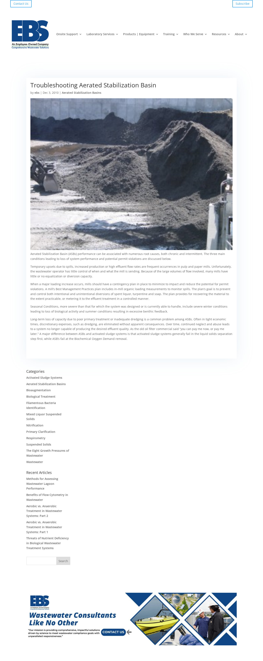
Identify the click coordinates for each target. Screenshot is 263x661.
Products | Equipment (139, 34)
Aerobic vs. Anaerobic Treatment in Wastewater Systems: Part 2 (44, 511)
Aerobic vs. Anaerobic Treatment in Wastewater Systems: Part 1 (44, 527)
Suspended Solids (38, 444)
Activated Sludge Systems (44, 378)
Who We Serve (193, 34)
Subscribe (242, 4)
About (239, 34)
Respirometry (35, 438)
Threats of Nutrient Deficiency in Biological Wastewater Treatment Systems (47, 543)
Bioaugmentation (38, 390)
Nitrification (34, 425)
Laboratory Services (100, 34)
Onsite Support (67, 34)
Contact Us (21, 4)
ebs (37, 93)
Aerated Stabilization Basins (81, 93)
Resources (219, 34)
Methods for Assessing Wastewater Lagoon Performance (42, 484)
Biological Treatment (40, 396)
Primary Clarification (40, 432)
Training (169, 34)
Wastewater (34, 462)
